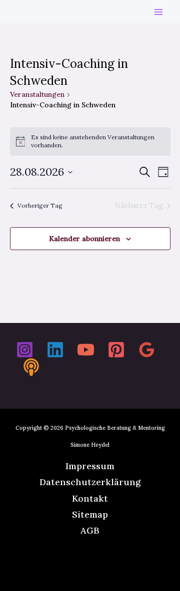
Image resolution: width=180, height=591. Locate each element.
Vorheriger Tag (40, 205)
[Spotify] (31, 367)
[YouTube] (85, 349)
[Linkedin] (55, 349)
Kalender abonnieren (84, 238)
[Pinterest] (116, 349)
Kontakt (90, 498)
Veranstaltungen (37, 94)
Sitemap (90, 514)
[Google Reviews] (147, 349)
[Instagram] (25, 349)
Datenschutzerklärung (90, 482)
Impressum (90, 466)
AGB (90, 530)
